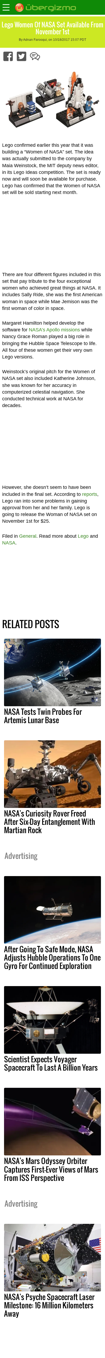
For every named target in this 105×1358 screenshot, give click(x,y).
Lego (83, 536)
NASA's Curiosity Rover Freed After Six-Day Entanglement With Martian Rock (49, 821)
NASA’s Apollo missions (54, 329)
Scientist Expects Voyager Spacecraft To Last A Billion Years (51, 1063)
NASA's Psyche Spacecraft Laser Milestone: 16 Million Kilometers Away (49, 1305)
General (27, 536)
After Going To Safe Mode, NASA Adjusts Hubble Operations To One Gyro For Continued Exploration (52, 957)
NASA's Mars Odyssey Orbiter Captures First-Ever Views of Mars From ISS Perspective (51, 1169)
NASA (8, 543)
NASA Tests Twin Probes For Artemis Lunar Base (43, 715)
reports (89, 494)
